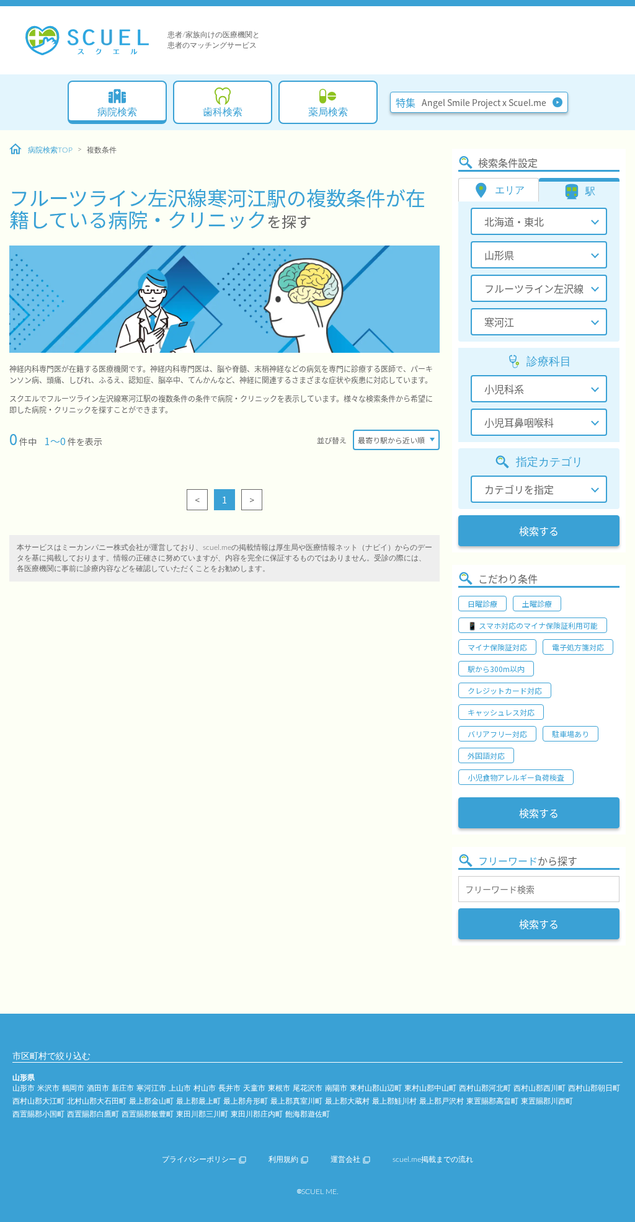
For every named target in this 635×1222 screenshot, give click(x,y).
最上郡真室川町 (296, 1101)
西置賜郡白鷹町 (93, 1114)
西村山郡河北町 (485, 1088)
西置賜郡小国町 (38, 1114)
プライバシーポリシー (199, 1159)
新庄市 (123, 1088)
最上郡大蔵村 (347, 1101)
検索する (539, 530)
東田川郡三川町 (202, 1114)
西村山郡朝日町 (594, 1088)
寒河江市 (151, 1088)
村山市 (204, 1088)
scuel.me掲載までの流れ (433, 1159)
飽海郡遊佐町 (307, 1114)
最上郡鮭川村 (394, 1101)
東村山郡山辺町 (376, 1088)
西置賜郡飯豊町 (148, 1114)
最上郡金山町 (151, 1101)
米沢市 (48, 1088)
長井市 (229, 1088)
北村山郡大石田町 (97, 1101)
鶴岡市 (73, 1088)
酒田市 (98, 1088)
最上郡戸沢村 (441, 1101)
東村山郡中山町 (430, 1088)
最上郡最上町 (198, 1101)
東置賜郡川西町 (547, 1101)
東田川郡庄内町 (257, 1114)
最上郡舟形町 (245, 1101)
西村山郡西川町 (539, 1088)
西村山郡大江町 (38, 1101)
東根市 (279, 1088)
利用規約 (283, 1159)
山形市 (23, 1088)
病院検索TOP (50, 150)
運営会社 (345, 1159)
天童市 (254, 1088)
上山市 (180, 1088)
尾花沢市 (307, 1088)
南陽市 (336, 1088)
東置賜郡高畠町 (492, 1101)
